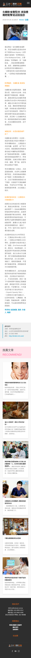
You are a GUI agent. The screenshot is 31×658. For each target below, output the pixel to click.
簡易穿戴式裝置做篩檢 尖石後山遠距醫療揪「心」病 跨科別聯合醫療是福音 (15, 464)
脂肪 (19, 310)
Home (21, 20)
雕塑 (9, 312)
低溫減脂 (14, 310)
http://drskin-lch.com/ (16, 336)
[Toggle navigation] (28, 3)
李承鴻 (7, 310)
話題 (26, 20)
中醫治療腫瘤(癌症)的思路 (13, 538)
